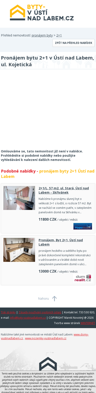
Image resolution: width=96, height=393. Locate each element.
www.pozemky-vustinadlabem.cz (45, 338)
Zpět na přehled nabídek (73, 43)
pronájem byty (42, 35)
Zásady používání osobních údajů (40, 312)
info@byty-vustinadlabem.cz (28, 318)
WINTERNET (88, 323)
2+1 (59, 35)
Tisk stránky (8, 312)
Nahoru (43, 298)
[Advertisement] (34, 112)
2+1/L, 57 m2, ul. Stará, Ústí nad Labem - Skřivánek (64, 190)
